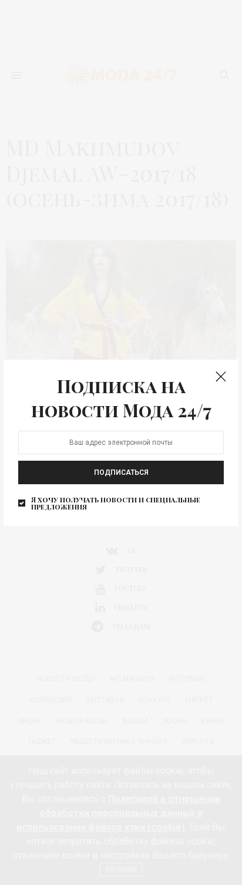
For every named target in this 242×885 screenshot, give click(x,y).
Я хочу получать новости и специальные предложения (115, 503)
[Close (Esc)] (221, 377)
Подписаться (121, 472)
